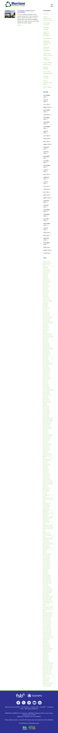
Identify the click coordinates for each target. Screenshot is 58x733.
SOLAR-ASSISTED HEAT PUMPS (47, 82)
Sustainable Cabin (46, 315)
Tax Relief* (45, 404)
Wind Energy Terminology (47, 613)
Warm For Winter (46, 399)
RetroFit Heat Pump (46, 577)
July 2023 (46, 135)
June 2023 (46, 138)
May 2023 (46, 141)
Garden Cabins (45, 469)
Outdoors (50, 420)
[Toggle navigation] (51, 5)
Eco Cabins (45, 462)
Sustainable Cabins (46, 464)
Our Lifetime (45, 430)
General (46, 14)
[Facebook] (18, 702)
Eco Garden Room (46, 312)
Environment (45, 336)
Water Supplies (45, 667)
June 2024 (46, 114)
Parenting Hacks (46, 541)
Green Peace (45, 324)
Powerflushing (45, 296)
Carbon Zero (45, 382)
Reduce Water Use (46, 488)
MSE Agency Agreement (31, 708)
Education (49, 459)
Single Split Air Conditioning (47, 543)
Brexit (44, 439)
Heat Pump (48, 672)
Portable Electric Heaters (47, 517)
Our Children (45, 427)
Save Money (45, 303)
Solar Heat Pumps (46, 568)
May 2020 (46, 235)
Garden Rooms (45, 471)
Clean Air (44, 551)
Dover (44, 446)
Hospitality (49, 423)
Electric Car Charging (46, 685)
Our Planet (50, 336)
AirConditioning (45, 660)
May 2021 (46, 192)
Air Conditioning (46, 286)
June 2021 (46, 189)
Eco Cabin (45, 310)
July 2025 (46, 104)
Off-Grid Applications (46, 627)
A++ (44, 556)
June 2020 (46, 232)
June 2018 (46, 253)
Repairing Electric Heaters (47, 601)
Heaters (48, 425)
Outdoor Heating (46, 411)
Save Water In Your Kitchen (46, 496)
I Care (44, 501)
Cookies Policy (35, 707)
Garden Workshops (46, 474)
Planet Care (45, 305)
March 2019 (47, 250)
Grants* (49, 401)
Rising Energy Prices (46, 353)
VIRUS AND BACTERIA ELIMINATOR (46, 49)
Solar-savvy (45, 394)
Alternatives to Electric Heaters (47, 610)
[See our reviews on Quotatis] (35, 695)
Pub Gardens (45, 420)
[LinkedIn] (40, 702)
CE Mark (48, 439)
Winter (44, 582)
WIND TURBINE (47, 87)
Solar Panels (45, 277)
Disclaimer (43, 707)
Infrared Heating (46, 413)
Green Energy (45, 329)
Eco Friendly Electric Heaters (46, 523)
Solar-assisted (45, 355)
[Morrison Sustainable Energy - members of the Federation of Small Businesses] (20, 695)
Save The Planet (46, 361)
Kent (47, 446)
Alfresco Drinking (46, 418)
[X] (23, 702)
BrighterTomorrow (46, 644)
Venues (44, 423)
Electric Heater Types (47, 599)
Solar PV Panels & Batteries (47, 389)
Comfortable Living (46, 449)
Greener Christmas (46, 678)
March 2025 (47, 107)
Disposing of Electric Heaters (46, 604)
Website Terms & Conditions (12, 707)
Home (44, 530)
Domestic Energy (46, 373)
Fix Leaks (44, 493)
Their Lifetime (45, 432)
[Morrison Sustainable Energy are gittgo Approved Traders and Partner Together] (32, 728)
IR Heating (45, 331)
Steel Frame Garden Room (47, 322)
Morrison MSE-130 (46, 561)
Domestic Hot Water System (46, 675)
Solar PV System (46, 406)
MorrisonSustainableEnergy (47, 663)
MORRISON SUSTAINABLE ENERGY (47, 42)
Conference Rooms (46, 478)
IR (43, 525)
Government (45, 442)
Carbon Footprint (46, 279)
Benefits (44, 538)
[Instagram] (29, 702)
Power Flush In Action (47, 437)
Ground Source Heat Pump (47, 683)
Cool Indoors (45, 451)
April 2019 (46, 247)
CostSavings (45, 653)
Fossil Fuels (45, 281)
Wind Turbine (45, 274)
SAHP (51, 300)
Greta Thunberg (46, 408)
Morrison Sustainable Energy (46, 265)
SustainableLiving (46, 392)
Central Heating (46, 343)
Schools (44, 459)
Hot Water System (46, 272)
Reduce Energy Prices (47, 580)
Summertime (45, 341)
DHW (51, 665)
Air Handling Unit (46, 350)
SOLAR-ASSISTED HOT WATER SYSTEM (47, 18)
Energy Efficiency (46, 387)
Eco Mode (47, 556)
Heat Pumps (45, 570)
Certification (45, 444)
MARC (50, 444)
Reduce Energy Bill (46, 587)
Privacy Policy (25, 707)
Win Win (50, 592)
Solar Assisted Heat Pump (47, 363)
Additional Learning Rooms (47, 483)
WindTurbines (45, 658)
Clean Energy (49, 538)
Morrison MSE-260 (46, 563)
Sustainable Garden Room (47, 317)
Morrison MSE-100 (46, 558)
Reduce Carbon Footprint (47, 589)
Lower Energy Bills (46, 368)
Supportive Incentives (47, 622)
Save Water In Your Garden (47, 498)
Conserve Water (46, 490)
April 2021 (46, 195)
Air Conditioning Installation (47, 348)
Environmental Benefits (47, 629)
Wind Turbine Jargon (46, 620)
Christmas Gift (45, 680)
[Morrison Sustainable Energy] (15, 4)
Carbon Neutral (45, 380)
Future (50, 427)
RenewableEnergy (46, 646)
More (19, 25)
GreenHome (50, 648)
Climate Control (45, 300)
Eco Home (45, 596)
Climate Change (46, 291)
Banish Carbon (45, 385)
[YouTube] (34, 702)
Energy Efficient (46, 594)
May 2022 (46, 174)
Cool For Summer (46, 298)
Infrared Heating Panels (47, 334)
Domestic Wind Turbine (47, 670)
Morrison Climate (46, 545)
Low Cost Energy (46, 370)
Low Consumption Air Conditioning (46, 549)
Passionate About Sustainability (46, 511)
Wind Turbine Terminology (47, 615)
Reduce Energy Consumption (45, 358)
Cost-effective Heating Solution (47, 536)
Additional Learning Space (47, 481)
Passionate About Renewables (46, 515)
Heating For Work (46, 528)
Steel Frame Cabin (46, 319)
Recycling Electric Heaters (47, 607)
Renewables (45, 267)
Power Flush (45, 293)
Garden (51, 667)
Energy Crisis (49, 582)
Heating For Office (48, 525)
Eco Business (50, 596)
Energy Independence (47, 632)
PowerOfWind (45, 641)
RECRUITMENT (47, 38)
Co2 (49, 281)
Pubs (51, 418)
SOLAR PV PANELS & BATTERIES (46, 33)
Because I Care (45, 508)
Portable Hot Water (46, 575)
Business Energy (46, 375)
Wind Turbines (45, 284)
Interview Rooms (46, 476)
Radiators (44, 401)
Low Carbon (45, 592)
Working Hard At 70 (46, 503)
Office (51, 528)
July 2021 (46, 186)
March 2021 (47, 198)
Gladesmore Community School (47, 457)
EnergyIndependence (47, 651)
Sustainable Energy (46, 261)
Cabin (50, 394)
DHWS (44, 672)
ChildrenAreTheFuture (47, 634)
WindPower (45, 648)
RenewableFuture (46, 639)
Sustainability (45, 366)
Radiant (44, 425)
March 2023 (47, 144)
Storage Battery (46, 665)
